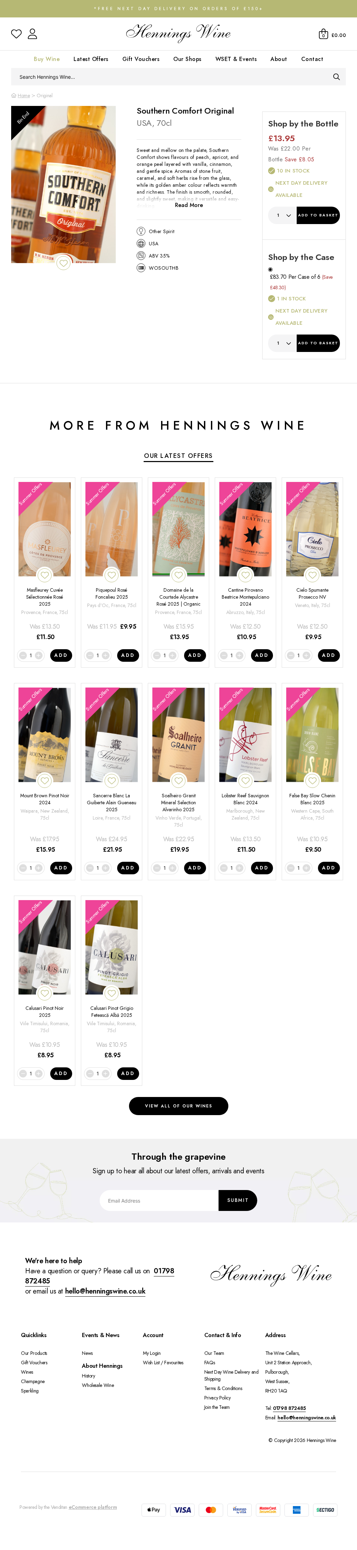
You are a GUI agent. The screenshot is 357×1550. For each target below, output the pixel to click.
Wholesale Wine (98, 1385)
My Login (151, 1353)
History (88, 1375)
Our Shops (187, 59)
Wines (27, 1371)
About (279, 59)
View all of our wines (178, 1106)
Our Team (214, 1353)
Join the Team (217, 1407)
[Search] (336, 76)
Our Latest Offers (178, 455)
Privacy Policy (217, 1397)
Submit (238, 1200)
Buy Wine (47, 59)
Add (318, 215)
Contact (312, 59)
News (87, 1353)
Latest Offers (91, 59)
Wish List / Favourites (163, 1362)
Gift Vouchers (141, 59)
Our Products (34, 1353)
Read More (189, 205)
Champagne (33, 1381)
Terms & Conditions (223, 1388)
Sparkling (30, 1390)
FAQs (209, 1362)
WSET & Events (236, 59)
